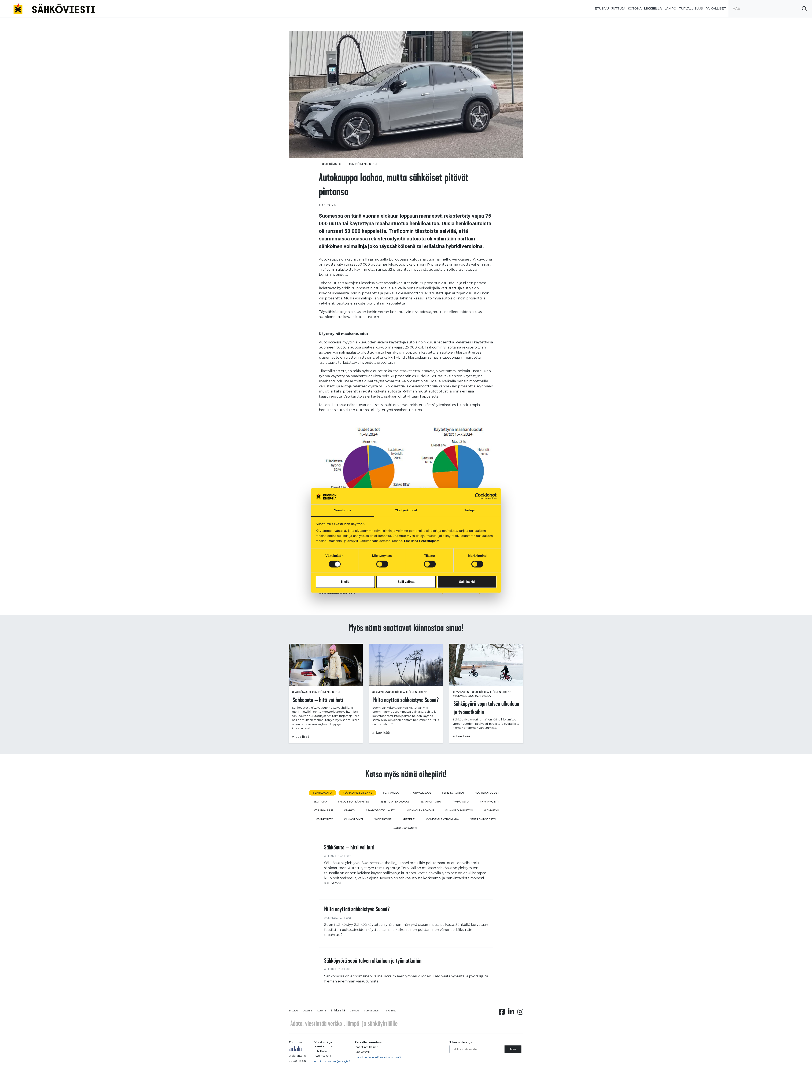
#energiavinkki (453, 792)
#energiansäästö (483, 819)
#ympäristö (460, 801)
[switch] (382, 564)
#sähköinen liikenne (363, 164)
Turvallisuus (691, 8)
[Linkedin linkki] (511, 1013)
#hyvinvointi (462, 692)
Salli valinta (406, 581)
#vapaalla (483, 695)
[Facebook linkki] (502, 1013)
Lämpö (670, 8)
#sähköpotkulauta (381, 810)
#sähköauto (331, 164)
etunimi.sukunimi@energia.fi (332, 1061)
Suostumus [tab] (342, 510)
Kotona (635, 8)
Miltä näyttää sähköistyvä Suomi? (357, 909)
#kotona (320, 801)
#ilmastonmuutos (459, 810)
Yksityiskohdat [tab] (406, 510)
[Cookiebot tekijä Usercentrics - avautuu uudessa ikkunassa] (478, 496)
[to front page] (54, 8)
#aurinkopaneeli (406, 828)
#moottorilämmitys (353, 801)
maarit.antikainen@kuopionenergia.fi (378, 1057)
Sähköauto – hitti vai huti (349, 847)
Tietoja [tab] (469, 510)
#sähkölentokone (420, 810)
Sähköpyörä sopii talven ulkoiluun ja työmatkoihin (372, 960)
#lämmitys (380, 692)
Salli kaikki (467, 581)
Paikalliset (715, 8)
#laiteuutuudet (487, 792)
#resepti (408, 819)
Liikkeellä (653, 8)
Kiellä (345, 581)
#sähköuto (324, 819)
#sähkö (393, 692)
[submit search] (804, 8)
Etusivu (602, 8)
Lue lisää (302, 737)
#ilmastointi (353, 819)
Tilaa (513, 1049)
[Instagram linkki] (520, 1013)
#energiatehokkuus (395, 801)
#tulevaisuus (323, 810)
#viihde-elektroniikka (442, 819)
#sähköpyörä (430, 801)
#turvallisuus (463, 695)
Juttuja (618, 8)
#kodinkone (383, 819)
